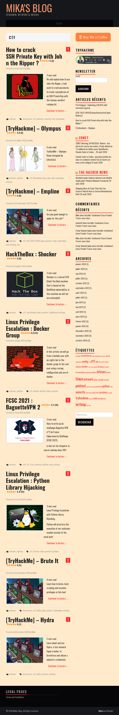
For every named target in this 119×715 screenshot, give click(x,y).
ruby (54, 240)
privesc (50, 610)
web (7, 244)
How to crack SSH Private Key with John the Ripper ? (34, 56)
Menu (59, 23)
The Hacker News (93, 172)
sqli (52, 178)
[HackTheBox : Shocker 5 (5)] (25, 284)
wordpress (102, 398)
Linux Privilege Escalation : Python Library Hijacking (28, 481)
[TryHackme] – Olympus (33, 129)
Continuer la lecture (57, 110)
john (44, 610)
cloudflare (78, 362)
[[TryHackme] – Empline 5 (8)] (25, 221)
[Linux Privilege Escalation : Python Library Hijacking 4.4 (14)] (25, 517)
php (48, 178)
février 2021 (81, 321)
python (45, 464)
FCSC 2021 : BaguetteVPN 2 (32, 403)
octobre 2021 (81, 283)
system (20, 178)
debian (78, 366)
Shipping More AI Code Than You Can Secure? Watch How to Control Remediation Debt (94, 191)
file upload (37, 178)
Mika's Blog (29, 7)
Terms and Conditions (15, 697)
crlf (24, 464)
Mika (28, 68)
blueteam (78, 356)
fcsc (32, 464)
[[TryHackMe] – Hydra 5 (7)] (25, 650)
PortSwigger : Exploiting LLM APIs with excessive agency (91, 106)
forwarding (80, 372)
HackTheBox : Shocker (31, 255)
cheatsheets (98, 356)
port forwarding (90, 386)
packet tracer (103, 379)
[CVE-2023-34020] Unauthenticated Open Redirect (93, 114)
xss (87, 405)
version (91, 398)
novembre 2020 (82, 335)
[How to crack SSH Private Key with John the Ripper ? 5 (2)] (25, 86)
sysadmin (103, 392)
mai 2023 (79, 273)
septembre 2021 (82, 287)
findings (101, 366)
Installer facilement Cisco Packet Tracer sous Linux (94, 217)
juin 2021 (79, 302)
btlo (93, 356)
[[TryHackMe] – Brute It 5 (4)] (25, 591)
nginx (95, 379)
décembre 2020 (82, 330)
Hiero (101, 710)
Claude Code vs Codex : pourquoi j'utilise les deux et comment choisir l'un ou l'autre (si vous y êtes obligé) (93, 159)
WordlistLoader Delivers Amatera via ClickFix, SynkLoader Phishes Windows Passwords (94, 179)
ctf (34, 118)
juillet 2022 (80, 278)
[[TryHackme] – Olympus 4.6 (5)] (25, 158)
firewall (106, 367)
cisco (108, 355)
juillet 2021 (80, 297)
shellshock (53, 312)
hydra (39, 610)
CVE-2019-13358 (33, 240)
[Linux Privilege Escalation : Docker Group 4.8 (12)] (25, 358)
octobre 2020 (81, 340)
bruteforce (27, 118)
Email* (78, 76)
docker (36, 391)
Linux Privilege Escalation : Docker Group (27, 328)
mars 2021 (80, 316)
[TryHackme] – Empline (32, 192)
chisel (103, 356)
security (47, 118)
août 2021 (80, 292)
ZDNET (84, 137)
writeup (9, 181)
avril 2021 (79, 311)
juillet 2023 (80, 268)
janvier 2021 (80, 326)
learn (108, 372)
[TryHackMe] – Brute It (32, 561)
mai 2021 (79, 307)
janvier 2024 (81, 264)
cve (96, 361)
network (88, 379)
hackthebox (31, 312)
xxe (18, 244)
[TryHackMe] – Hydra (30, 621)
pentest (40, 118)
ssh (53, 118)
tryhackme (60, 118)
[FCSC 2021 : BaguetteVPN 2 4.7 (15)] (25, 430)
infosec (13, 118)
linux (44, 178)
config (85, 361)
